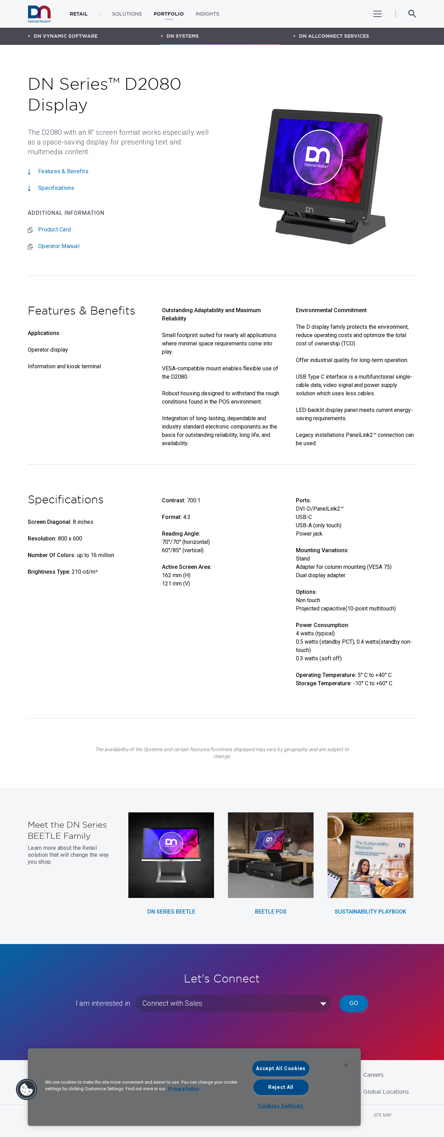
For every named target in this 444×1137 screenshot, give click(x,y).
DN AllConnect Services (334, 36)
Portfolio (169, 14)
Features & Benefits (63, 171)
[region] (194, 1087)
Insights (207, 14)
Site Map (383, 1115)
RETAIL (79, 14)
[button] (27, 1089)
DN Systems (182, 36)
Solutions (127, 14)
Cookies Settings (281, 1106)
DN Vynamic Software (65, 36)
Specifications (56, 188)
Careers (373, 1074)
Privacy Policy (183, 1088)
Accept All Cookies (281, 1069)
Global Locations (386, 1091)
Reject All (280, 1087)
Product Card (54, 229)
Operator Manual (58, 246)
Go (353, 1003)
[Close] (346, 1065)
